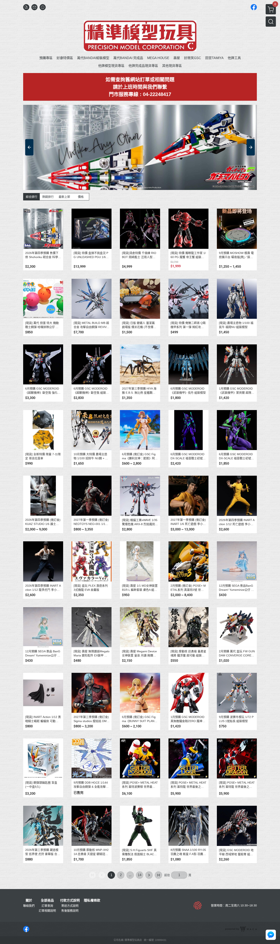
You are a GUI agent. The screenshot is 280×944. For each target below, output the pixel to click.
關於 (29, 900)
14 (139, 875)
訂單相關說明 (47, 910)
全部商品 (47, 900)
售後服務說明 (70, 910)
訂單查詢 (47, 905)
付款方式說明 (70, 900)
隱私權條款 (92, 900)
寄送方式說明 (70, 905)
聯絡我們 (29, 905)
